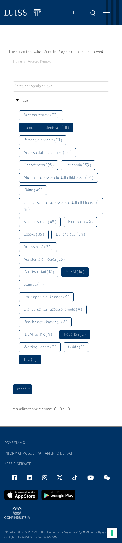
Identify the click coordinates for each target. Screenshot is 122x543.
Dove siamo (14, 443)
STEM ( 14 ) (75, 272)
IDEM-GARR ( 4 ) (38, 335)
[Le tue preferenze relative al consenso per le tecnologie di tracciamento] (112, 533)
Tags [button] (25, 101)
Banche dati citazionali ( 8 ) (45, 322)
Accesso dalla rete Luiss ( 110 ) (47, 153)
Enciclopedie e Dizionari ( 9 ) (46, 297)
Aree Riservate (17, 464)
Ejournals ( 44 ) (80, 222)
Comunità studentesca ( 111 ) (46, 128)
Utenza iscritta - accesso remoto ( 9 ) (53, 310)
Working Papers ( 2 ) (40, 347)
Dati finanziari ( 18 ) (39, 272)
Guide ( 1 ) (76, 347)
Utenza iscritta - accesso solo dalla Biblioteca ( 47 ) (61, 206)
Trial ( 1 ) (30, 360)
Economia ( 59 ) (78, 165)
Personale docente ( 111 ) (43, 140)
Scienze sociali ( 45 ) (40, 222)
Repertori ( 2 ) (75, 335)
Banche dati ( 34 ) (70, 235)
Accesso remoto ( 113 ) (41, 115)
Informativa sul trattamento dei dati (39, 453)
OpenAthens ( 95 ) (39, 165)
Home (17, 61)
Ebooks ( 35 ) (34, 235)
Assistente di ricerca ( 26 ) (44, 260)
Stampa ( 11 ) (34, 285)
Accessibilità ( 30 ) (38, 247)
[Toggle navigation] (106, 13)
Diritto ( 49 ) (33, 190)
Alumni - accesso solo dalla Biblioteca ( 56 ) (58, 178)
